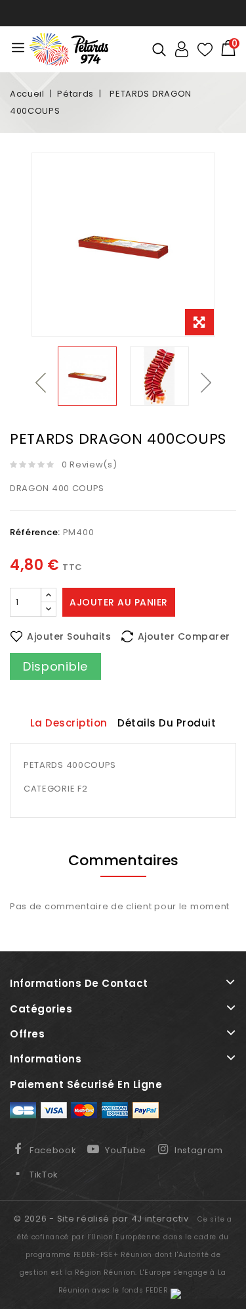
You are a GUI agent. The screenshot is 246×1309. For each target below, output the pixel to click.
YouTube (125, 1150)
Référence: (35, 532)
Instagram (198, 1150)
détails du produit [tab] (166, 723)
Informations (45, 1059)
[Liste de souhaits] (205, 49)
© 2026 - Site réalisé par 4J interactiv (102, 1218)
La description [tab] (69, 723)
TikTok (44, 1174)
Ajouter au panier (119, 602)
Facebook (53, 1150)
